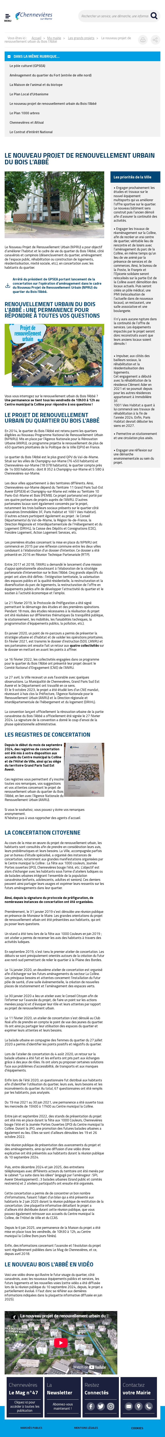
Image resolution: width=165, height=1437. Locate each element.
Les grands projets (81, 38)
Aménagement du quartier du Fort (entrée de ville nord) (51, 75)
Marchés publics (31, 1428)
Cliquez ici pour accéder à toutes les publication (24, 1406)
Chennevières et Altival (27, 122)
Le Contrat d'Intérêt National (31, 132)
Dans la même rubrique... (37, 56)
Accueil (36, 38)
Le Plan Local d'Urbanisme (29, 94)
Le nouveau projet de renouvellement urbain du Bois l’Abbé (53, 103)
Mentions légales (86, 1428)
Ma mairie (54, 38)
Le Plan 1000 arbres (25, 113)
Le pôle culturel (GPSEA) (27, 65)
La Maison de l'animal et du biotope (36, 84)
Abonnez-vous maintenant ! (63, 1406)
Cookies (137, 1428)
